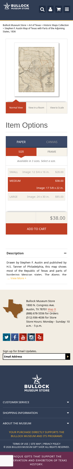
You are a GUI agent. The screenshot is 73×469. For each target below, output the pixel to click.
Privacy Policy (51, 443)
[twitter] (6, 337)
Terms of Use (20, 443)
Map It (52, 309)
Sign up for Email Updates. (20, 351)
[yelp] (39, 337)
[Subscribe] (68, 356)
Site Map (36, 443)
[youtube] (23, 337)
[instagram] (31, 337)
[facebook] (15, 337)
